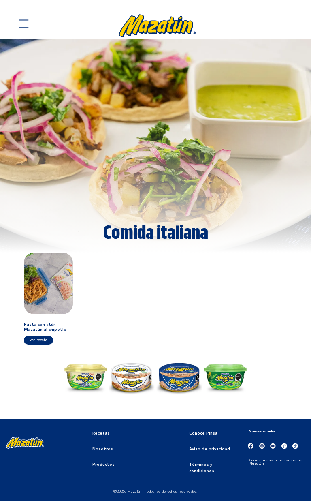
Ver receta (38, 340)
